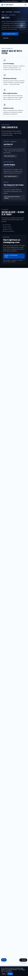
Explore (6, 38)
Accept (10, 973)
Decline (4, 973)
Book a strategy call (14, 256)
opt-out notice (9, 970)
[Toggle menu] (25, 5)
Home (3, 11)
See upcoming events (10, 33)
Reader (24, 960)
